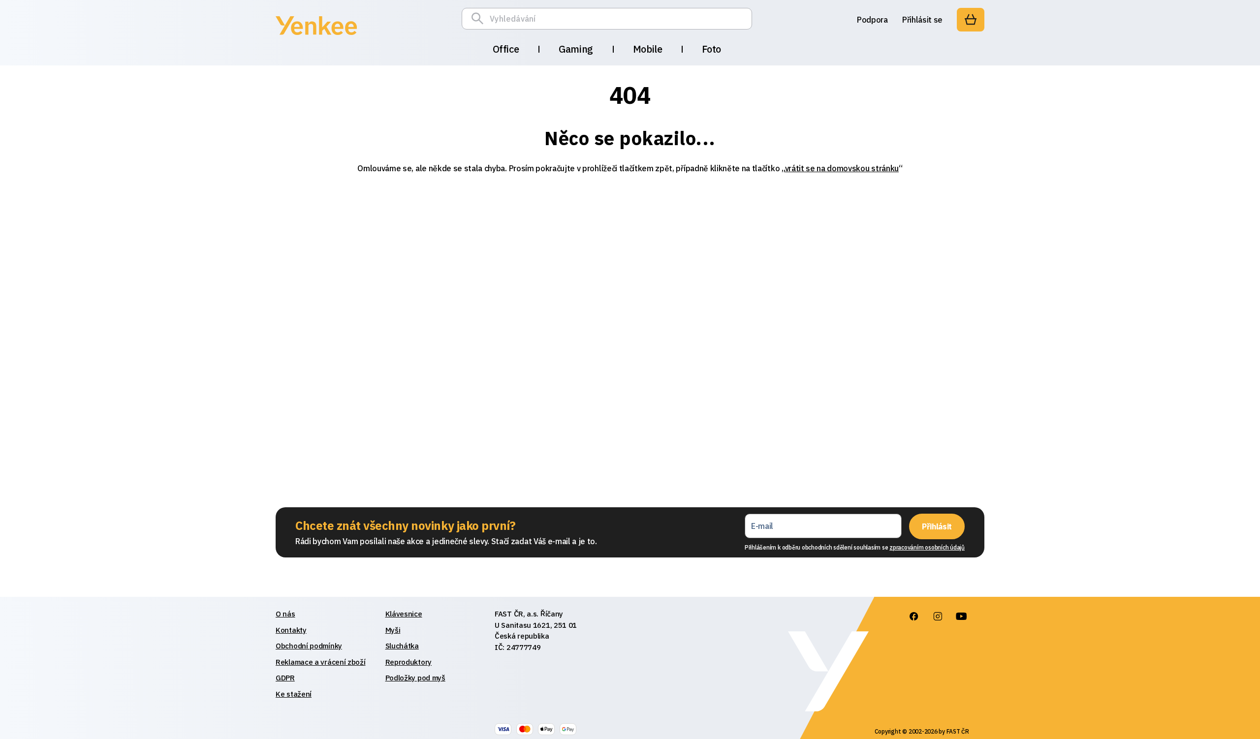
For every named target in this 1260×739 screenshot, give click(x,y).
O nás (285, 613)
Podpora (872, 20)
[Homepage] (316, 36)
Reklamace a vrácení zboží (321, 662)
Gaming (576, 49)
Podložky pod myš (415, 677)
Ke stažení (294, 694)
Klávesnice (403, 613)
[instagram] (937, 616)
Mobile (647, 49)
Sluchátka (402, 645)
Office (506, 49)
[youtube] (961, 616)
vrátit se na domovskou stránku (842, 168)
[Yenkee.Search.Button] (480, 19)
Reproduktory (408, 662)
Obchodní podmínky (309, 645)
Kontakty (291, 630)
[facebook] (914, 616)
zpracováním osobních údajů (927, 547)
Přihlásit (937, 526)
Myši (393, 630)
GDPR (285, 677)
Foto (711, 49)
